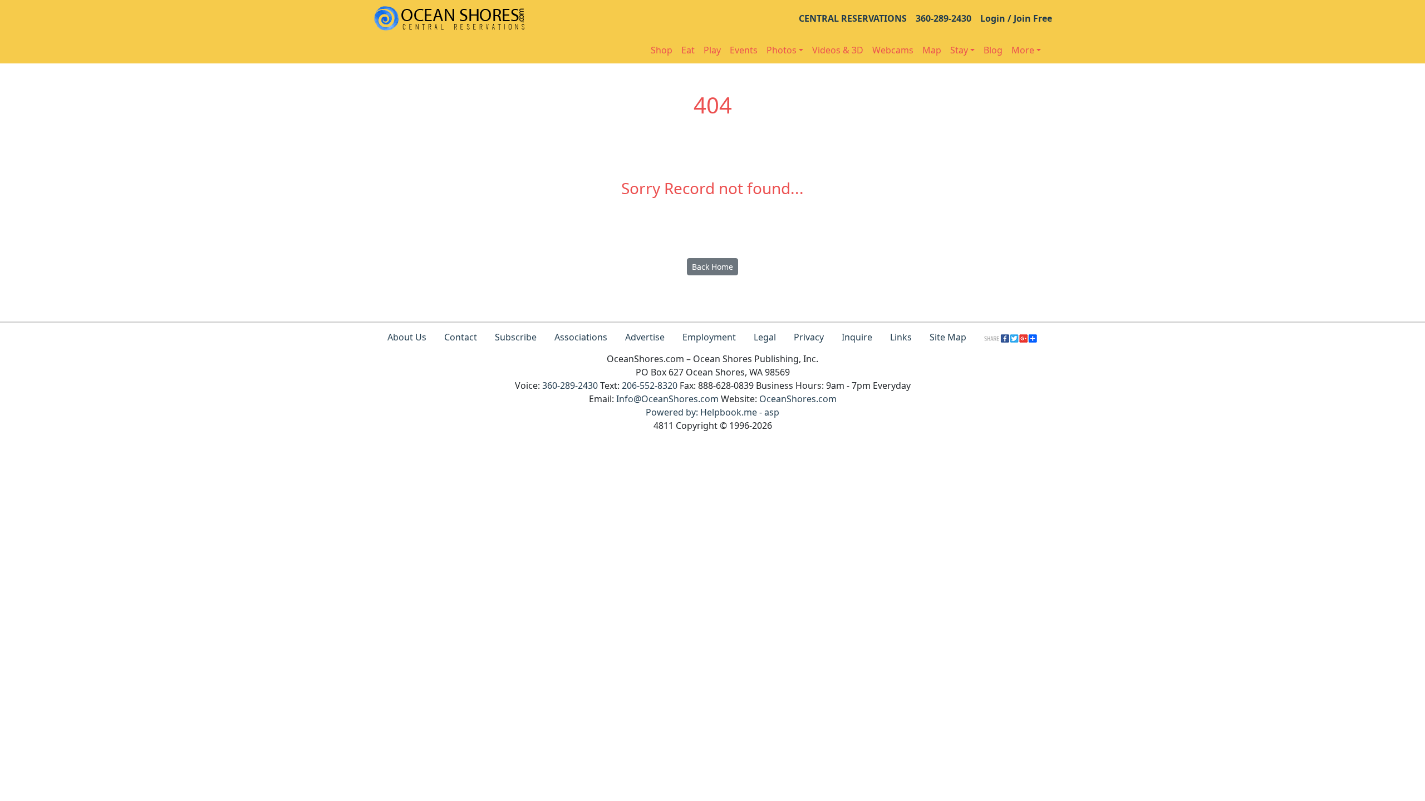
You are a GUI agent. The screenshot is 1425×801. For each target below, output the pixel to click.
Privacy (809, 337)
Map (931, 50)
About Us (406, 337)
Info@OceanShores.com (667, 399)
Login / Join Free (1016, 18)
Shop (661, 50)
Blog (993, 50)
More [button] (1022, 50)
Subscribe (516, 337)
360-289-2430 (943, 18)
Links (901, 337)
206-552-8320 (649, 385)
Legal (765, 337)
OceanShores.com (798, 399)
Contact (460, 337)
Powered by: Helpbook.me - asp (712, 412)
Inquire (857, 337)
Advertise (645, 337)
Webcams (892, 50)
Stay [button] (959, 50)
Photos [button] (781, 50)
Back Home (712, 266)
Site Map (948, 337)
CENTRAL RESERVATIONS (853, 18)
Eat (688, 50)
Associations (580, 337)
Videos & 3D (837, 50)
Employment (709, 337)
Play (712, 50)
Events (744, 50)
